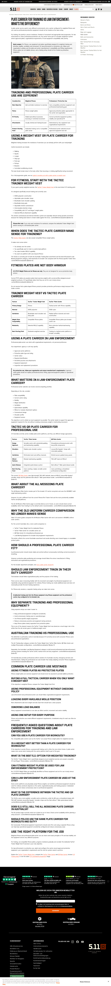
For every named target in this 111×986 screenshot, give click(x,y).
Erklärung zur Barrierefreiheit (18, 951)
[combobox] (86, 9)
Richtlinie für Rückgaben (17, 958)
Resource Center (19, 14)
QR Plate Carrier (23, 475)
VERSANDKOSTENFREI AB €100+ (36, 1)
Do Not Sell (36, 968)
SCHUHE (60, 9)
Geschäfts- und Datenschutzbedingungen (40, 954)
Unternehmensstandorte (40, 946)
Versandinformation (15, 964)
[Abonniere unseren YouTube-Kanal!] (82, 941)
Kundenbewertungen (39, 960)
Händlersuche (14, 966)
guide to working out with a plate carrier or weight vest (49, 175)
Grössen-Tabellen (15, 956)
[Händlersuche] (99, 9)
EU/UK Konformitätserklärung (41, 958)
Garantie (12, 961)
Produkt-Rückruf (14, 969)
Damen (43, 9)
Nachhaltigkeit (37, 963)
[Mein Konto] (96, 9)
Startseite (11, 14)
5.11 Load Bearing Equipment (38, 856)
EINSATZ (71, 9)
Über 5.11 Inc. (37, 943)
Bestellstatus (14, 953)
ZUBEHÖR (66, 9)
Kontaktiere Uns (14, 948)
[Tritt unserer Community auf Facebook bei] (77, 941)
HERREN (39, 9)
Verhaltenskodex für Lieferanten (42, 951)
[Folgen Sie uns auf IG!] (72, 941)
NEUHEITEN (33, 9)
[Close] (108, 981)
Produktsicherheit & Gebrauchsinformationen (17, 972)
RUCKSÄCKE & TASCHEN (52, 9)
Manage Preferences (17, 976)
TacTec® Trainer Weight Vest (45, 187)
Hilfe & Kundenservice (16, 946)
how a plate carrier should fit (44, 565)
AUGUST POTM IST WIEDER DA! (11, 1)
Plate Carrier (26, 14)
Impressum (36, 965)
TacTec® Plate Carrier (20, 238)
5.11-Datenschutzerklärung (66, 906)
